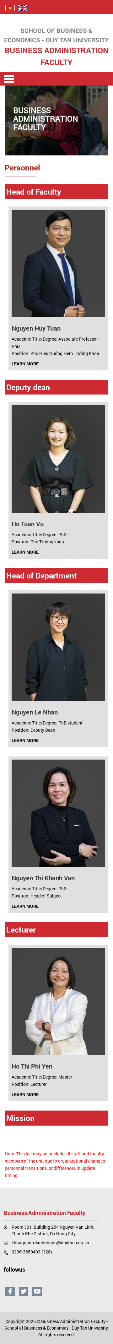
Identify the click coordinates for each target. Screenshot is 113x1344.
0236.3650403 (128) (32, 1252)
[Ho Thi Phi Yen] (58, 1001)
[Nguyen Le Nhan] (58, 647)
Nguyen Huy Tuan (36, 328)
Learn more (26, 364)
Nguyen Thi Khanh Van (43, 878)
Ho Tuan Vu (28, 524)
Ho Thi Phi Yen (32, 1066)
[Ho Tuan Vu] (58, 458)
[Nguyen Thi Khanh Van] (58, 813)
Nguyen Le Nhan (35, 712)
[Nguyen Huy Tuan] (58, 263)
